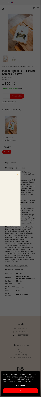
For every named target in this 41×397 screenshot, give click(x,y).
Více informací (30, 381)
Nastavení (20, 385)
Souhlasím (20, 391)
